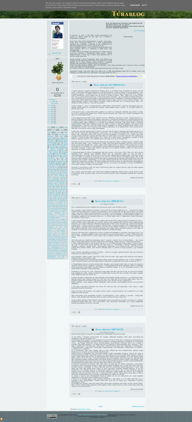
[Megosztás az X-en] (77, 184)
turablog (112, 87)
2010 (52, 117)
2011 (52, 115)
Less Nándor (61, 231)
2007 (52, 123)
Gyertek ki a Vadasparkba (57, 166)
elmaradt (57, 255)
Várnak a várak (53, 252)
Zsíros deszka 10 (59, 197)
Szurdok (56, 174)
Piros (61, 163)
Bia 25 (65, 138)
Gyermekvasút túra (53, 150)
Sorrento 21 (58, 242)
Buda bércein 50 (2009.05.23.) (109, 84)
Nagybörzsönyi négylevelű (57, 189)
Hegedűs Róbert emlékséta (56, 183)
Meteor (58, 143)
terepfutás (59, 199)
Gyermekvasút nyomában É (58, 146)
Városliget (63, 252)
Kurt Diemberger (139, 30)
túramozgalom (52, 256)
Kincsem (55, 225)
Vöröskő (50, 253)
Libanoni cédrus (53, 233)
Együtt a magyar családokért (57, 148)
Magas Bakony (52, 234)
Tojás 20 (58, 245)
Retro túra (61, 191)
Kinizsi (63, 150)
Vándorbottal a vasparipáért (59, 250)
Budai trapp (52, 169)
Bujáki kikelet (51, 206)
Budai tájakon (59, 153)
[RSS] (1, 419)
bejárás (60, 164)
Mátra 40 (64, 238)
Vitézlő (63, 194)
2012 (52, 113)
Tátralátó (55, 194)
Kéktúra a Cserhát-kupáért (56, 230)
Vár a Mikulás (60, 177)
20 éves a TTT (52, 202)
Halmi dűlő (52, 147)
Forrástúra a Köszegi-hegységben (57, 216)
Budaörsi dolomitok (60, 205)
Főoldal (100, 406)
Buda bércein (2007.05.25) (109, 329)
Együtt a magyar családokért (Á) (57, 212)
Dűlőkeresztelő (54, 211)
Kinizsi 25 (63, 225)
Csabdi (65, 180)
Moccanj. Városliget (54, 238)
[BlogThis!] (75, 184)
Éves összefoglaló (53, 178)
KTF (63, 185)
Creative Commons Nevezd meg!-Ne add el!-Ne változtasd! (92, 414)
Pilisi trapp (51, 191)
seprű (61, 136)
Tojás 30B (64, 174)
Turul (64, 245)
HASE (65, 171)
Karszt (59, 224)
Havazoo (50, 220)
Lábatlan (57, 186)
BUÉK (58, 160)
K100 (49, 163)
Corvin (49, 208)
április (54, 101)
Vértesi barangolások (54, 196)
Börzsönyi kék (61, 206)
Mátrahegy (52, 239)
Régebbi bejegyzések (138, 406)
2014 (52, 109)
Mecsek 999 (51, 236)
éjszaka (58, 138)
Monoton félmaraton (61, 188)
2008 (52, 121)
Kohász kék (61, 228)
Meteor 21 (56, 157)
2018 (52, 99)
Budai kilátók (63, 144)
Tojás (62, 158)
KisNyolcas (51, 227)
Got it (144, 5)
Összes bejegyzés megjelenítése (126, 76)
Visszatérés (54, 103)
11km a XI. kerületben (59, 200)
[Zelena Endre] (57, 49)
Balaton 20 (61, 203)
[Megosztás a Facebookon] (79, 184)
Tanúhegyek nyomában (54, 192)
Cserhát (55, 208)
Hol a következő (52, 222)
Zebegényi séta (60, 253)
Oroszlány (54, 241)
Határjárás (62, 182)
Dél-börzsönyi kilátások (60, 210)
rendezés (50, 160)
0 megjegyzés (116, 181)
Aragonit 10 (58, 180)
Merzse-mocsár (54, 172)
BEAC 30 (63, 202)
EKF (66, 164)
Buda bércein (108, 181)
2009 (52, 119)
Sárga (59, 147)
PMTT (61, 241)
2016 (52, 105)
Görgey (63, 219)
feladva (64, 255)
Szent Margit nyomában (57, 243)
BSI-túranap (51, 203)
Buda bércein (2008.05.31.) (109, 201)
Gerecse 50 (53, 182)
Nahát (59, 239)
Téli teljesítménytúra (54, 247)
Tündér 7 (50, 177)
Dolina (61, 208)
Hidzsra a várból (60, 220)
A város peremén (53, 152)
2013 (52, 111)
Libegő (63, 233)
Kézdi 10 (50, 231)
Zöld (56, 167)
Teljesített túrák (56, 53)
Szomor (50, 167)
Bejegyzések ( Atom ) (84, 409)
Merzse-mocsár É (62, 236)
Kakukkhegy (51, 224)
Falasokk (58, 171)
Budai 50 (53, 139)
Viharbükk (56, 248)
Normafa (55, 163)
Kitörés (50, 186)
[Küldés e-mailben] (72, 184)
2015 (52, 107)
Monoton (50, 138)
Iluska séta (62, 222)
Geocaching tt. (52, 219)
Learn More (135, 5)
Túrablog (128, 13)
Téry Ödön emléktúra (57, 175)
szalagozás (51, 199)
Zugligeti (50, 255)
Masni (63, 234)
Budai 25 (50, 205)
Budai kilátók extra (59, 161)
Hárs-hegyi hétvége (53, 185)
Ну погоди (59, 258)
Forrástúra (50, 214)
